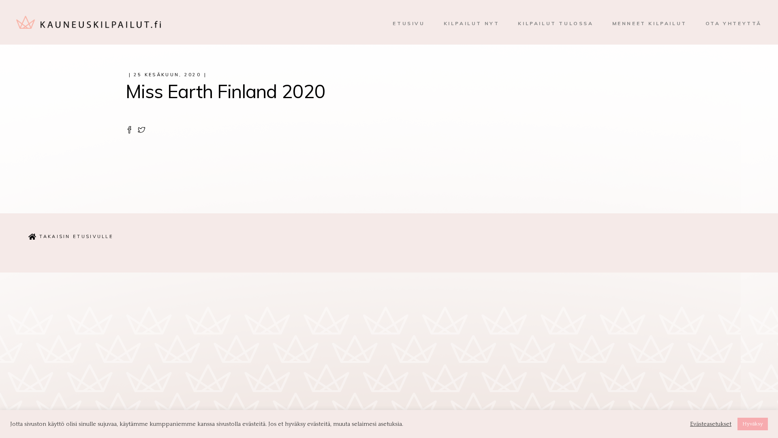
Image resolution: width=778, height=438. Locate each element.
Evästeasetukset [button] (710, 424)
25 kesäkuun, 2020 (167, 74)
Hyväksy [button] (752, 424)
